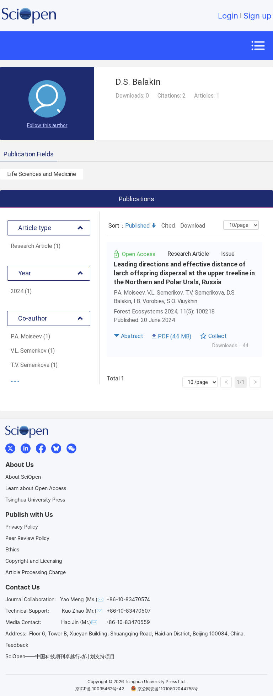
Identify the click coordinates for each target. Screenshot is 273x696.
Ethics (12, 549)
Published (137, 225)
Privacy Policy (21, 527)
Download (192, 225)
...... (15, 379)
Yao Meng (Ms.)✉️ (81, 599)
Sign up (257, 15)
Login (228, 15)
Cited (168, 225)
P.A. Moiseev (129, 292)
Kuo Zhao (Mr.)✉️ (82, 611)
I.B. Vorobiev (149, 301)
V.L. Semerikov (165, 292)
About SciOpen (23, 477)
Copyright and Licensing (33, 561)
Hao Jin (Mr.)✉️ (79, 622)
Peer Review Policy (27, 538)
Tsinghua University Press (35, 500)
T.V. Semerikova (204, 292)
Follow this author (47, 125)
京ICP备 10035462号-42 (99, 688)
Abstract (132, 336)
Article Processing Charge (35, 572)
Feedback (16, 645)
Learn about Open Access (35, 488)
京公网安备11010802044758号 (168, 688)
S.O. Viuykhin (182, 301)
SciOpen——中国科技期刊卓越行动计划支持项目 (60, 656)
